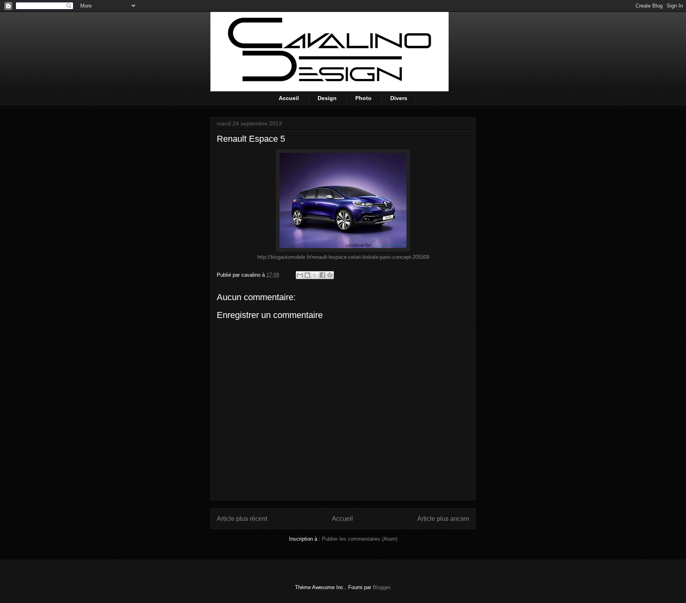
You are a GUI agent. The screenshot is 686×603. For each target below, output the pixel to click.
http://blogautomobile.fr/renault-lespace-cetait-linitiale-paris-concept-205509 (343, 257)
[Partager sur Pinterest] (330, 275)
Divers (398, 98)
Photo (363, 98)
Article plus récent (242, 518)
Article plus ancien (443, 518)
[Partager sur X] (315, 275)
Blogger (381, 587)
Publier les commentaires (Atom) (359, 539)
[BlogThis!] (307, 275)
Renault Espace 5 (251, 139)
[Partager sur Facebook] (322, 275)
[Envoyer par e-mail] (300, 275)
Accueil (289, 98)
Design (327, 98)
